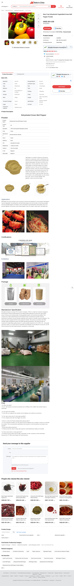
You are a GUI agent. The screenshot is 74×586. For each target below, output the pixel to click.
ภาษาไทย (69, 575)
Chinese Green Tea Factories (21, 558)
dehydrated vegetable (59, 535)
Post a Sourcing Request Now (19, 471)
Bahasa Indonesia (41, 577)
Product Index (66, 573)
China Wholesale (35, 573)
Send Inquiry (47, 28)
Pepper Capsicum (36, 551)
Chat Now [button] (58, 28)
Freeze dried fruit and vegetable (26, 535)
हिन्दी (65, 575)
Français (26, 575)
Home (2, 10)
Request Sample (67, 31)
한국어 (57, 575)
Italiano (38, 575)
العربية (53, 575)
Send (14, 468)
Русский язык (32, 575)
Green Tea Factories (48, 558)
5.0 (57, 76)
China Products (13, 573)
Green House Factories (36, 558)
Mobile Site (35, 574)
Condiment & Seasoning (18, 551)
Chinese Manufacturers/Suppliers (24, 573)
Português (21, 575)
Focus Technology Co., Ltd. (27, 580)
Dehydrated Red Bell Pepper (20, 561)
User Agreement (45, 580)
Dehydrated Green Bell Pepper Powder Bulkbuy (13, 565)
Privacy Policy (58, 580)
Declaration (52, 580)
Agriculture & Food (9, 10)
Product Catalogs (22, 532)
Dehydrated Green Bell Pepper (46, 561)
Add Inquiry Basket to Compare (21, 47)
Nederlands (48, 575)
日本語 (61, 575)
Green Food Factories (7, 558)
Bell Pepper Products (60, 558)
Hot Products (6, 573)
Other (38, 535)
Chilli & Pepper (28, 10)
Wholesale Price (43, 573)
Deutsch (42, 575)
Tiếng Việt (35, 577)
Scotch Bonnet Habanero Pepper (62, 551)
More (2, 568)
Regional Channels (58, 573)
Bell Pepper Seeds (33, 561)
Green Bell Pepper (6, 561)
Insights (39, 574)
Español (16, 575)
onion (2, 535)
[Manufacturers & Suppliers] (37, 2)
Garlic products (4, 537)
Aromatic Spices (6, 551)
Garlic (28, 551)
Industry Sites (50, 573)
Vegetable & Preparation (19, 10)
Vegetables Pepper (47, 551)
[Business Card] (70, 80)
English (11, 575)
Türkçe (30, 577)
